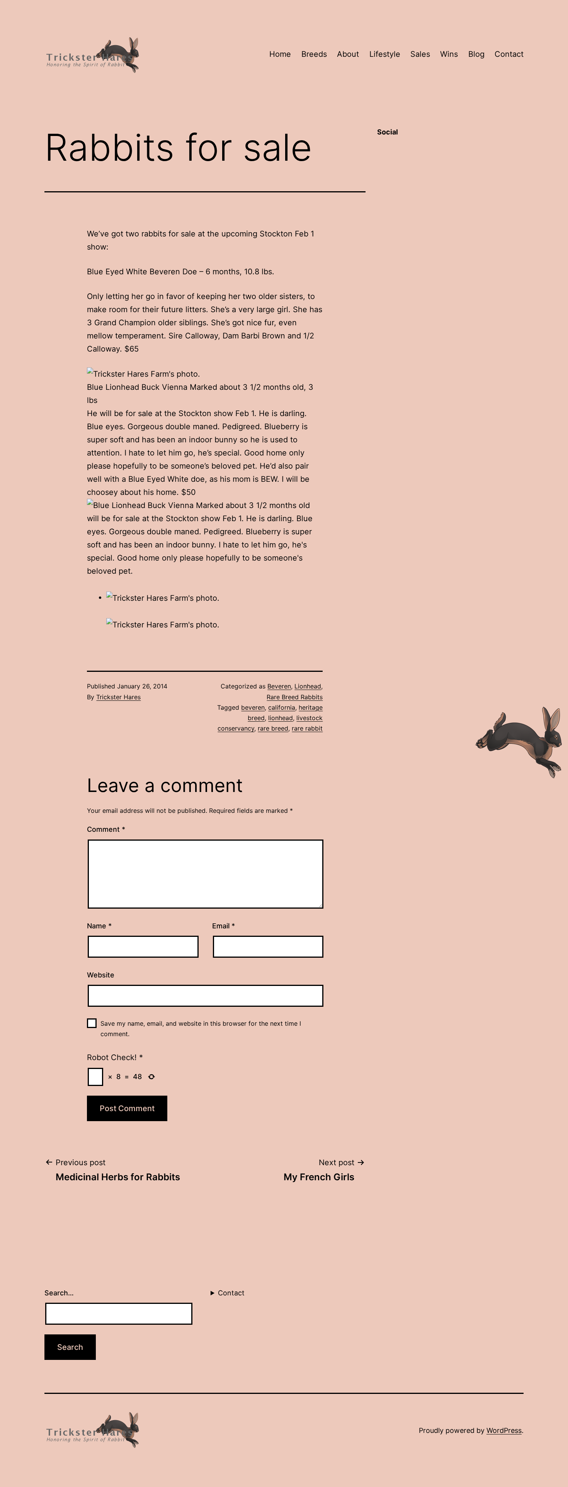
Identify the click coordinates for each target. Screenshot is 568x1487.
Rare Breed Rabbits (295, 697)
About (348, 54)
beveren (253, 707)
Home (280, 54)
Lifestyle (384, 54)
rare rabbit (307, 728)
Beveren (279, 686)
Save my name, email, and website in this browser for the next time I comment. (200, 1029)
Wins (449, 54)
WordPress (504, 1430)
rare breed (273, 728)
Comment (106, 829)
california (281, 707)
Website (100, 975)
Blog (476, 54)
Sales (420, 54)
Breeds (314, 54)
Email (223, 926)
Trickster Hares (118, 697)
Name (99, 926)
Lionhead (307, 686)
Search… (59, 1293)
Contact (509, 54)
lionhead (280, 718)
